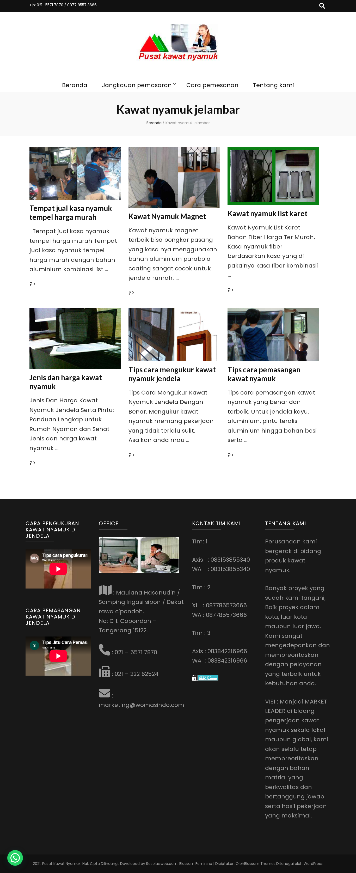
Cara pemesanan (212, 85)
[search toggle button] (322, 6)
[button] (15, 858)
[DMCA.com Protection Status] (205, 679)
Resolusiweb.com (161, 863)
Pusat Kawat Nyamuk (61, 863)
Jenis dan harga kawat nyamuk (65, 382)
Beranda (74, 85)
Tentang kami (273, 85)
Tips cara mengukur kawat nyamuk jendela (172, 374)
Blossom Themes (259, 863)
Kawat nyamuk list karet (268, 213)
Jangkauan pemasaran (137, 85)
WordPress (313, 863)
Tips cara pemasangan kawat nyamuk (264, 374)
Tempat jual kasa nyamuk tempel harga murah (70, 212)
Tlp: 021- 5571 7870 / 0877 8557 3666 (63, 5)
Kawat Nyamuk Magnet (167, 216)
